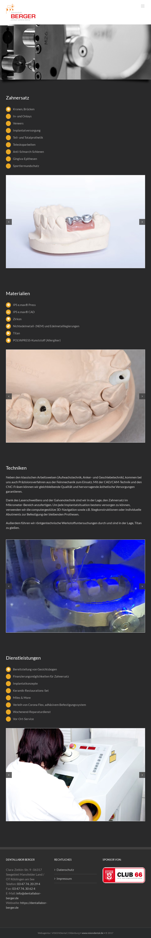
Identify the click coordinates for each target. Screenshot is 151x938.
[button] (9, 222)
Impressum (64, 878)
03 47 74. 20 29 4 (28, 884)
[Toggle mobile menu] (143, 6)
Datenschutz (65, 869)
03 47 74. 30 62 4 (23, 888)
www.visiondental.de (92, 933)
